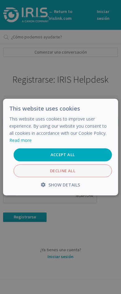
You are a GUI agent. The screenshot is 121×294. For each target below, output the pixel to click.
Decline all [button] (62, 170)
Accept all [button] (63, 154)
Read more (20, 140)
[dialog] (60, 147)
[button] (60, 185)
